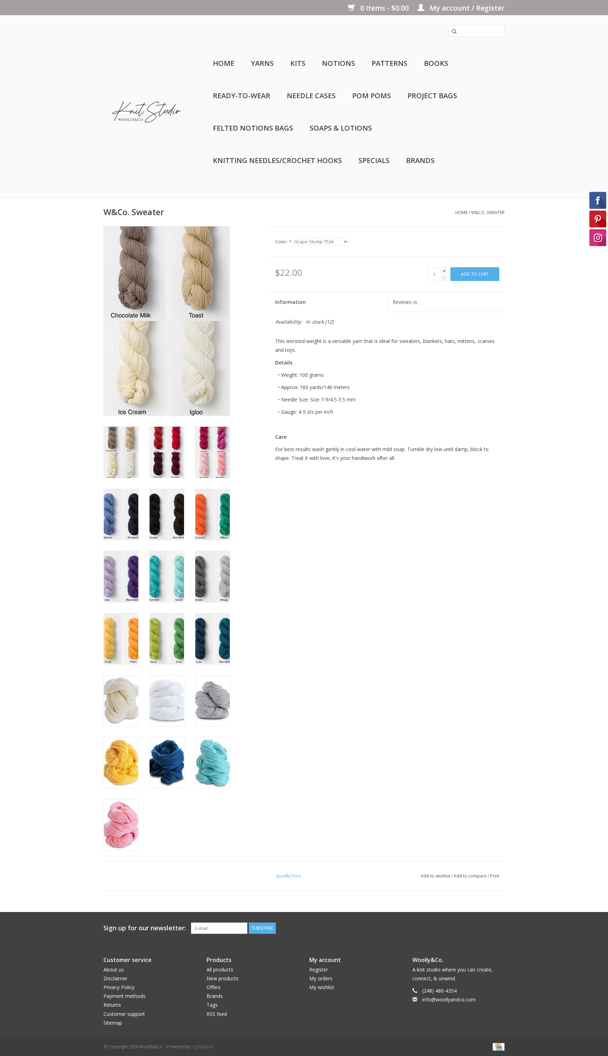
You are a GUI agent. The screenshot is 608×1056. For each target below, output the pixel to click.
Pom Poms (371, 95)
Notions (338, 63)
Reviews (405, 302)
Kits (297, 63)
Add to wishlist (435, 876)
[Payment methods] (497, 1046)
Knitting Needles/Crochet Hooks (277, 160)
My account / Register (466, 8)
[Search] (451, 32)
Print (494, 876)
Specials (374, 160)
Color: (283, 242)
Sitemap (112, 1022)
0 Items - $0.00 (384, 8)
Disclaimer (115, 978)
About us (113, 969)
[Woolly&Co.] (146, 106)
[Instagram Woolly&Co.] (499, 928)
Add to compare (471, 876)
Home (223, 63)
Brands (420, 160)
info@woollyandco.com (449, 999)
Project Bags (432, 95)
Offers (214, 987)
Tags (212, 1004)
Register (318, 969)
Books (436, 63)
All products (220, 969)
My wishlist (321, 987)
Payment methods (124, 996)
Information (290, 302)
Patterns (389, 63)
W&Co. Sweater (488, 212)
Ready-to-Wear (241, 95)
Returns (112, 1004)
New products (223, 978)
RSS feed (217, 1014)
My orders (320, 978)
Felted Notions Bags (253, 128)
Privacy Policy (118, 987)
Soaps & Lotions (341, 128)
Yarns (262, 63)
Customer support (124, 1014)
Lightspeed (203, 1047)
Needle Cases (311, 95)
